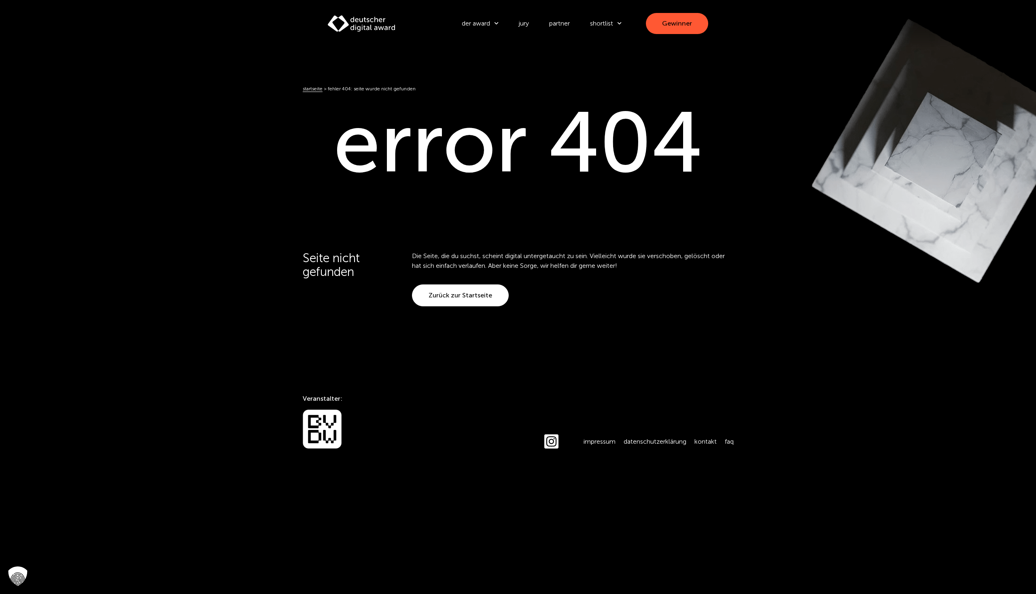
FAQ (729, 441)
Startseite (313, 89)
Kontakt (705, 441)
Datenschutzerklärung (655, 441)
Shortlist (601, 23)
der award (476, 23)
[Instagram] (551, 441)
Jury (524, 23)
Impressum (600, 441)
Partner (559, 23)
